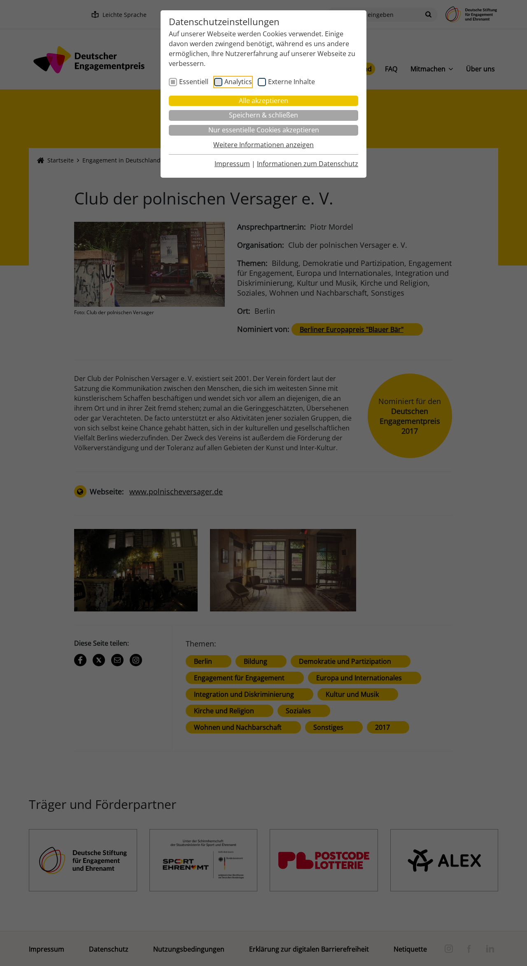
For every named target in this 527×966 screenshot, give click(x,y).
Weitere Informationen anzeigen (263, 144)
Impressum (232, 163)
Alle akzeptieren (263, 100)
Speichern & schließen (263, 115)
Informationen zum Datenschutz (307, 163)
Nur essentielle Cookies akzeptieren (263, 129)
